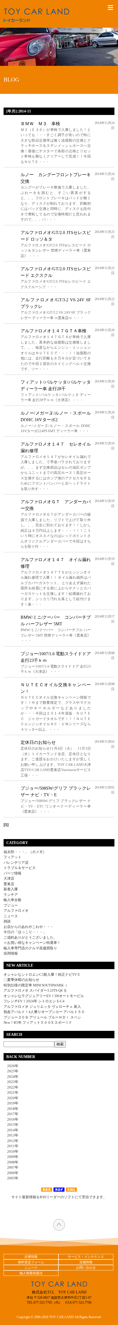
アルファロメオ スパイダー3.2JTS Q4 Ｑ (35, 990)
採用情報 (11, 953)
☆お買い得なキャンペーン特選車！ (32, 943)
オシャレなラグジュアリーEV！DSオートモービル (44, 996)
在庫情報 (31, 1257)
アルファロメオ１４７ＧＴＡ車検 (53, 330)
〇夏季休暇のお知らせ (21, 980)
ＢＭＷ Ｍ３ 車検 (40, 123)
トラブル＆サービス (20, 868)
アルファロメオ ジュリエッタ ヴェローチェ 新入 (42, 1007)
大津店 (9, 878)
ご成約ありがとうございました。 (30, 937)
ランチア (11, 895)
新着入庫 (11, 889)
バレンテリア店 (16, 862)
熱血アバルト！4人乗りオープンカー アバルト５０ (44, 1012)
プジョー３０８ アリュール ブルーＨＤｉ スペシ (42, 1017)
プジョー (11, 905)
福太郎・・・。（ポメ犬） (25, 852)
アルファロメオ (16, 910)
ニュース (11, 916)
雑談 (7, 921)
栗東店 (9, 884)
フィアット (12, 857)
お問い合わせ (86, 1268)
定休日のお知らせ (38, 742)
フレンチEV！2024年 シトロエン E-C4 (34, 1001)
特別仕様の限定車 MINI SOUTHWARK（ (35, 985)
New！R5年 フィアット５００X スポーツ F (37, 1022)
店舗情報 (85, 1262)
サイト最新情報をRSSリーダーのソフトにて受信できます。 (59, 1197)
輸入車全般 (12, 900)
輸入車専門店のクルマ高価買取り (30, 948)
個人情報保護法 (31, 1273)
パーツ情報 (12, 873)
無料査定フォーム (31, 1262)
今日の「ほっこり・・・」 (25, 932)
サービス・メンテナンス (86, 1257)
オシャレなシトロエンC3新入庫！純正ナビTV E (42, 974)
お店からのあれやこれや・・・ (29, 927)
